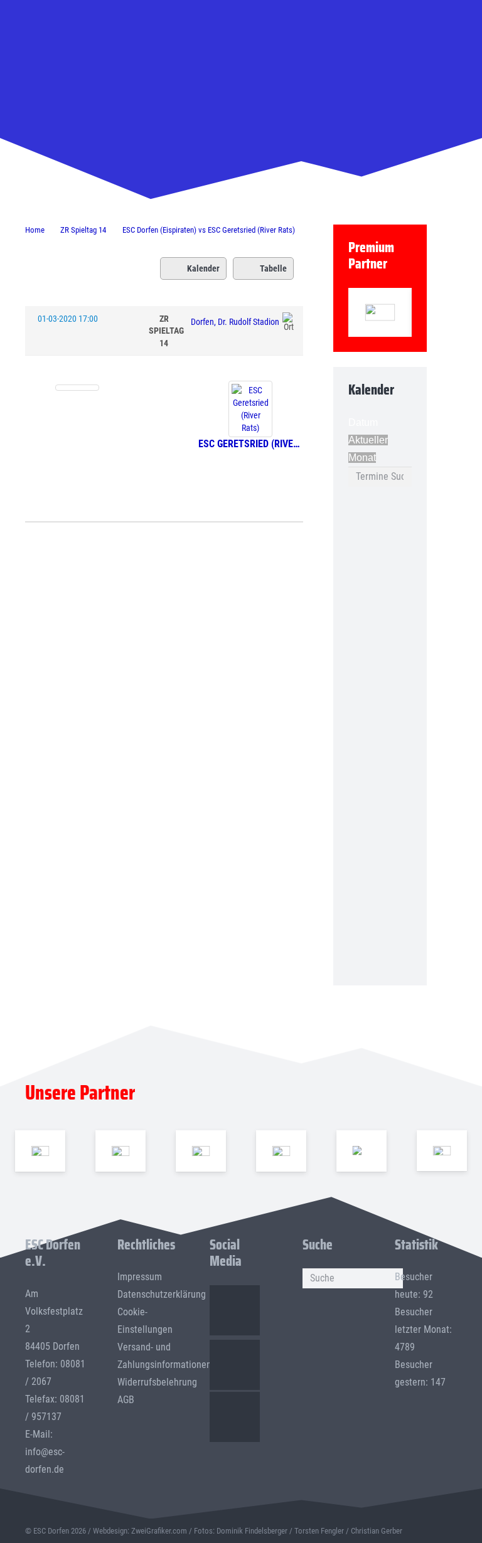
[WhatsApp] (235, 1417)
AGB (125, 1400)
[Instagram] (235, 1365)
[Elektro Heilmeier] (362, 1150)
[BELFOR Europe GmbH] (121, 1150)
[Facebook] (235, 1310)
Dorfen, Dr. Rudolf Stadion (235, 321)
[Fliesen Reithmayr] (442, 1151)
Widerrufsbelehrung (157, 1382)
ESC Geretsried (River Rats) (250, 444)
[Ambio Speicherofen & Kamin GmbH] (40, 1150)
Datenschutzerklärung (161, 1294)
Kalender (203, 268)
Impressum (139, 1277)
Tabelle (273, 268)
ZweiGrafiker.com (159, 1530)
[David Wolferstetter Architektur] (281, 1150)
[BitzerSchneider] (201, 1150)
